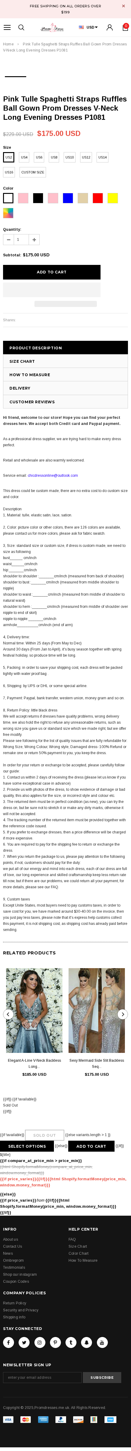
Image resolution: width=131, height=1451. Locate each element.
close (123, 6)
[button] (52, 290)
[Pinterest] (55, 1342)
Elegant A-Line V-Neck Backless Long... (34, 1063)
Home (8, 44)
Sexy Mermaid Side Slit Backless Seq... (96, 1063)
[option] (15, 74)
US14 (102, 157)
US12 (86, 157)
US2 (8, 157)
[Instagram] (39, 1342)
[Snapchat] (86, 1342)
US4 (24, 157)
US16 (9, 172)
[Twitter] (24, 1342)
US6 (39, 157)
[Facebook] (8, 1342)
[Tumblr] (71, 1342)
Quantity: (12, 229)
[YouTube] (102, 1342)
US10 (70, 157)
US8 (54, 157)
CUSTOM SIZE (32, 172)
